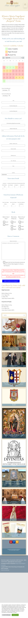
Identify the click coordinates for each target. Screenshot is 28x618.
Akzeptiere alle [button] (15, 614)
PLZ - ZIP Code (13, 160)
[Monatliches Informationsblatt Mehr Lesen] (14, 496)
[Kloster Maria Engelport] (12, 4)
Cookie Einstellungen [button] (6, 614)
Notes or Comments (13, 241)
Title (13, 100)
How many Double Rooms (13, 203)
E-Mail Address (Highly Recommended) (13, 123)
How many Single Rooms (6, 203)
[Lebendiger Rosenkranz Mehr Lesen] (14, 423)
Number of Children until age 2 (10, 184)
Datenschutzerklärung (5, 570)
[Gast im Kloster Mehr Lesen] (14, 359)
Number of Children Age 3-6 (16, 184)
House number (13, 148)
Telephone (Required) (13, 128)
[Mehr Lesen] (14, 453)
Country (13, 172)
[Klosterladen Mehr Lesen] (14, 513)
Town (13, 166)
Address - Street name (13, 143)
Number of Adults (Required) (4, 185)
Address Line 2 (13, 155)
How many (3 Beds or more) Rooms (21, 203)
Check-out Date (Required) (6, 93)
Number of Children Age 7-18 (22, 184)
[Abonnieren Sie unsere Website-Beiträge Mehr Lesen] (14, 530)
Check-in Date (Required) (6, 88)
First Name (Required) (13, 105)
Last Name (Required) (13, 111)
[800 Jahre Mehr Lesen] (14, 397)
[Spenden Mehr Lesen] (14, 325)
